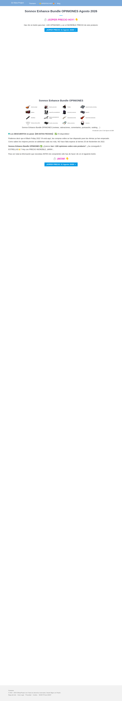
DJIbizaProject (21, 692)
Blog (58, 3)
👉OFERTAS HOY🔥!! (47, 3)
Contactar (11, 690)
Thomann (32, 3)
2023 (15, 692)
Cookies (35, 695)
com (26, 692)
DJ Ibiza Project (17, 3)
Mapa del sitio (12, 695)
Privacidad (28, 695)
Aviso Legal (21, 695)
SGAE (40, 695)
